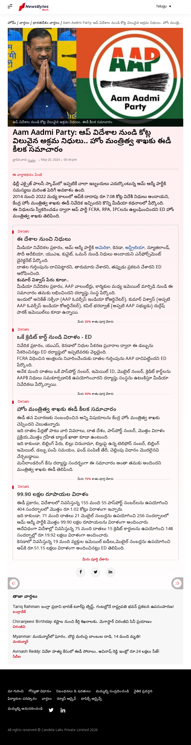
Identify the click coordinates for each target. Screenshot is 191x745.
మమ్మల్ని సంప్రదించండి (112, 691)
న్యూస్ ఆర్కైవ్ (66, 699)
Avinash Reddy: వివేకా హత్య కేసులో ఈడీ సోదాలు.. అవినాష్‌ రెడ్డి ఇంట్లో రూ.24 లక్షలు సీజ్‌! (86, 651)
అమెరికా (102, 248)
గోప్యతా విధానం (40, 691)
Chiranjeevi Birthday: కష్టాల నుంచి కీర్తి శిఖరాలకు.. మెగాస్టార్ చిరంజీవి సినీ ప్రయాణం (82, 622)
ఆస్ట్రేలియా (134, 248)
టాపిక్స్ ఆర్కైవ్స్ (91, 699)
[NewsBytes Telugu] (33, 7)
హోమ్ (12, 23)
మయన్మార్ (20, 642)
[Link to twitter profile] (51, 710)
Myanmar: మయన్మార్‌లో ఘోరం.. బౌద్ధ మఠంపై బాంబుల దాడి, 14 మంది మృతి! (77, 637)
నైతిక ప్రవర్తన (143, 691)
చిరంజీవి (19, 627)
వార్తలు (24, 23)
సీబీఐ (17, 657)
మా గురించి (16, 691)
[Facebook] (81, 572)
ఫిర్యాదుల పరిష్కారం (22, 699)
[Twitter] (95, 572)
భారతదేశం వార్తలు (46, 23)
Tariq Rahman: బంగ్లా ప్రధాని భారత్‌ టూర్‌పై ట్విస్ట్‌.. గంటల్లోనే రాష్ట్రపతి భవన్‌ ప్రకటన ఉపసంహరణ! (93, 607)
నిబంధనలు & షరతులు (73, 691)
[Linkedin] (110, 572)
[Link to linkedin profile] (63, 710)
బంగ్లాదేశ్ (19, 612)
